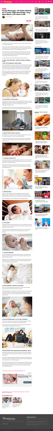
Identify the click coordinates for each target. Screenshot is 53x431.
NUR (32, 1)
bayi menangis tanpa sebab (17, 391)
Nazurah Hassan (9, 16)
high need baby (9, 392)
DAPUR (36, 1)
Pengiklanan (36, 430)
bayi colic (10, 391)
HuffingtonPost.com (21, 370)
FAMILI (29, 1)
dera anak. (15, 72)
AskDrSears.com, (11, 370)
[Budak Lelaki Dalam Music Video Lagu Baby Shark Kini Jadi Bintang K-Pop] (42, 226)
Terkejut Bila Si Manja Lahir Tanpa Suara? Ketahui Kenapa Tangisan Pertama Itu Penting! (6, 406)
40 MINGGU (21, 1)
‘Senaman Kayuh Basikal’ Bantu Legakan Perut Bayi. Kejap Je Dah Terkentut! (17, 405)
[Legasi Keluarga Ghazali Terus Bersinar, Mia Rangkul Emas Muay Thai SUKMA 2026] (42, 185)
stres (10, 359)
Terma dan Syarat (48, 430)
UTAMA (16, 1)
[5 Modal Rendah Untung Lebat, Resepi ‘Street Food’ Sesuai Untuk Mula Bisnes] (42, 125)
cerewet (14, 49)
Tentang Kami (41, 430)
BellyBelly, (16, 370)
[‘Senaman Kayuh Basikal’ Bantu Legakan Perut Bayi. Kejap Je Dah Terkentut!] (17, 402)
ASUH (26, 1)
